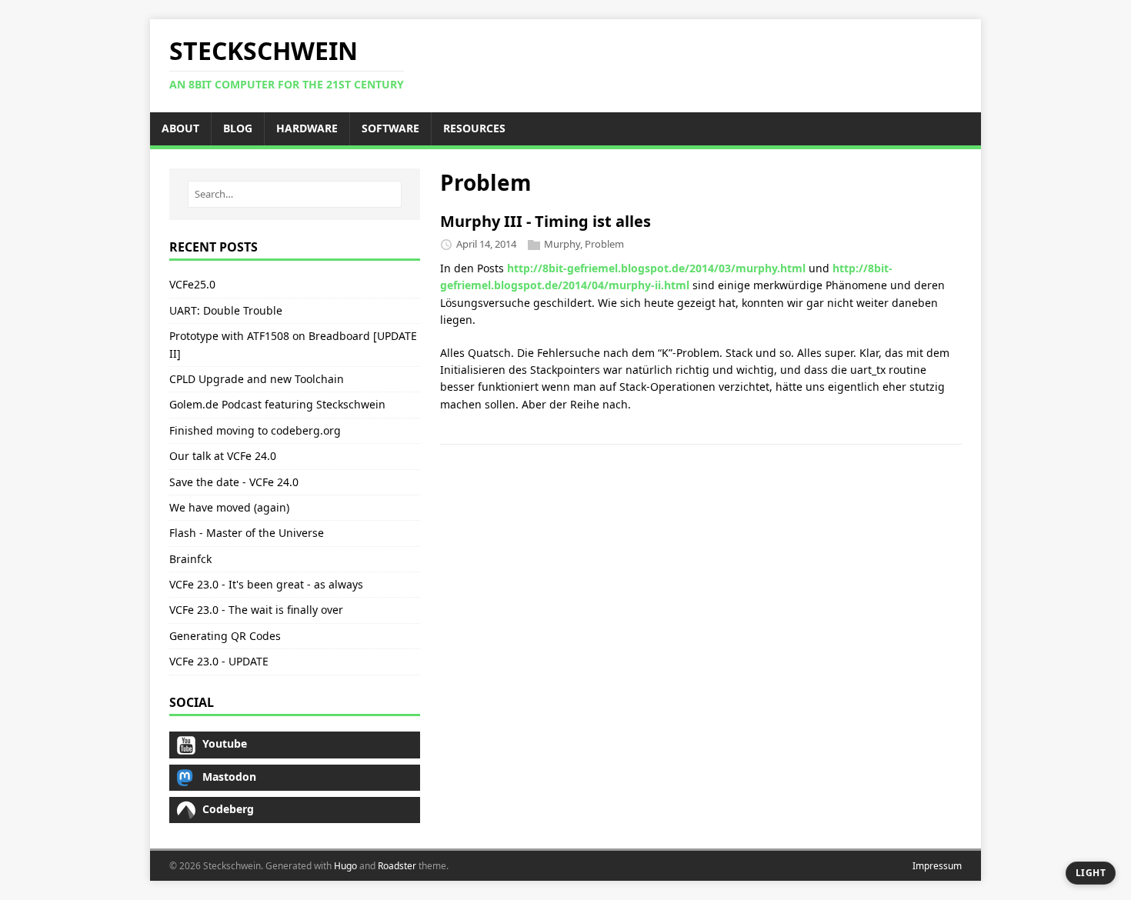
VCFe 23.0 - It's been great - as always (266, 584)
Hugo (345, 865)
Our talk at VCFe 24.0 (222, 455)
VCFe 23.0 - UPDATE (219, 661)
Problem (604, 244)
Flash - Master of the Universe (246, 532)
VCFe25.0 (192, 284)
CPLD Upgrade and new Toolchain (256, 379)
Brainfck (190, 559)
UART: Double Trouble (225, 310)
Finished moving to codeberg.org (255, 430)
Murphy (562, 244)
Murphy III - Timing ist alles (545, 221)
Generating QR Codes (225, 635)
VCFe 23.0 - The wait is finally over (256, 609)
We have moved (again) (229, 507)
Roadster (397, 865)
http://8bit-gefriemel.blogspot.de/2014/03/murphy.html (656, 268)
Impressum (937, 865)
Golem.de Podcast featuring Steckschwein (277, 404)
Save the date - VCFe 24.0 (234, 482)
